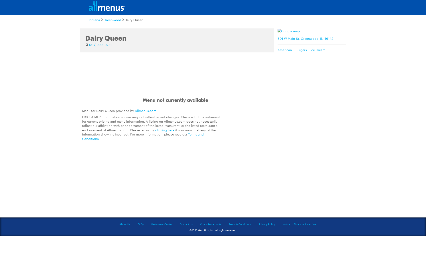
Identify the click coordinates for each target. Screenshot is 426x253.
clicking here (164, 130)
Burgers (301, 50)
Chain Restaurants (210, 224)
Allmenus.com (145, 110)
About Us (124, 224)
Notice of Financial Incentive (299, 224)
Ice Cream (317, 50)
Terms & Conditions (240, 224)
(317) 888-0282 (100, 44)
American (285, 50)
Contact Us (186, 224)
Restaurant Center (161, 224)
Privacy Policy (267, 224)
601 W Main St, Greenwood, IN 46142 (305, 38)
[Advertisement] (256, 136)
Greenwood (112, 20)
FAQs (141, 224)
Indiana (94, 20)
